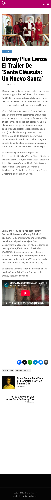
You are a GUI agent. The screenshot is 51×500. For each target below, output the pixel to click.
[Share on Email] (46, 362)
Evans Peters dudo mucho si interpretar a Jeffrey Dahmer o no (30, 382)
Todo (7, 51)
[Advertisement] (25, 203)
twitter (25, 496)
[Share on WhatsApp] (30, 362)
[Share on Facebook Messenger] (40, 362)
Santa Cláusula (23, 370)
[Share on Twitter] (24, 362)
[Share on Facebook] (19, 362)
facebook (16, 496)
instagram (33, 496)
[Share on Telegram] (35, 362)
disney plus (8, 370)
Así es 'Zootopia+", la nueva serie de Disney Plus (20, 399)
